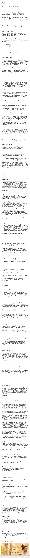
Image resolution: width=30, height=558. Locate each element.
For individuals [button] (13, 1)
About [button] (26, 1)
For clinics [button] (16, 1)
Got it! (25, 556)
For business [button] (23, 1)
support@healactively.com (18, 155)
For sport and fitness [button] (19, 2)
